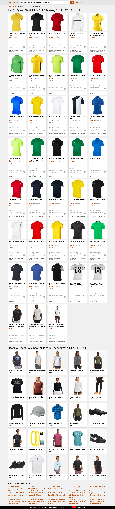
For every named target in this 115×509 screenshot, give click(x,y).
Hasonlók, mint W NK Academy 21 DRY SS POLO (16, 51)
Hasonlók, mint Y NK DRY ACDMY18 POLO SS (98, 134)
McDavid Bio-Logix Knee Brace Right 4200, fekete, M (56, 494)
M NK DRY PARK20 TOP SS (77, 75)
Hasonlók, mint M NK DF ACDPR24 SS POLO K (77, 259)
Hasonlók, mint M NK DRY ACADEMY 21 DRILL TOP (75, 51)
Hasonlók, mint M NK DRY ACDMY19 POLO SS (57, 92)
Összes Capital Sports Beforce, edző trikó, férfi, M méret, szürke (98, 300)
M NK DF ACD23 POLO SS (56, 241)
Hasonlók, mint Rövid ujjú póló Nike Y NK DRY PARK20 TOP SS (37, 175)
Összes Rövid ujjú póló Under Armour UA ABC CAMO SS (35, 342)
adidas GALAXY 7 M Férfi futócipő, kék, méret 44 (56, 488)
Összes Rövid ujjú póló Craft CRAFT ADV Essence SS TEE (57, 342)
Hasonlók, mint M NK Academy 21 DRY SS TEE (56, 51)
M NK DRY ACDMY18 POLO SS (37, 76)
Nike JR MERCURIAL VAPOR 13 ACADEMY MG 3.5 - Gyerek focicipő (17, 501)
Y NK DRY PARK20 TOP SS (56, 200)
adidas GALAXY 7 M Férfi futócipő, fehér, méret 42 (16, 494)
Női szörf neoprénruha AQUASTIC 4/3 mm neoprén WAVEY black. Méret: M (37, 489)
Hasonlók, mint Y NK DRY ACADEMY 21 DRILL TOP (17, 92)
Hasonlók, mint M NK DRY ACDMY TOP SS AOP (77, 134)
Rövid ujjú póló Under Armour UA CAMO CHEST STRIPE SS (16, 326)
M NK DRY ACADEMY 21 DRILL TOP (76, 34)
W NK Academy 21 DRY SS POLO (17, 34)
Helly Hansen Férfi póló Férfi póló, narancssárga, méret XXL (98, 495)
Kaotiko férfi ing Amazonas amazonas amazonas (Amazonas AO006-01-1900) (77, 489)
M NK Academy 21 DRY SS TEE (57, 34)
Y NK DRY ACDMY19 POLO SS (16, 159)
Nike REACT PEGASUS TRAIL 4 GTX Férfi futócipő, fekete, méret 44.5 (77, 501)
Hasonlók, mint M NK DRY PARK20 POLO (57, 175)
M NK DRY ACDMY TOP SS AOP (77, 117)
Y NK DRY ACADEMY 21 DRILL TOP (15, 76)
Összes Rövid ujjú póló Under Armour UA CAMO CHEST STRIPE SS (16, 343)
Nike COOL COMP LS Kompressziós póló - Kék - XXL (16, 489)
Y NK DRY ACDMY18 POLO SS (97, 117)
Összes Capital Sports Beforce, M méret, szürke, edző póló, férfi (77, 300)
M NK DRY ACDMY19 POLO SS (57, 76)
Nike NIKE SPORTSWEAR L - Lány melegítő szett (37, 494)
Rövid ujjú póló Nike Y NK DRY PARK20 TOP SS (36, 159)
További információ (81, 507)
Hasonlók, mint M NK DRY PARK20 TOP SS (77, 92)
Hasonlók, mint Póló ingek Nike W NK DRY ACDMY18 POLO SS (97, 51)
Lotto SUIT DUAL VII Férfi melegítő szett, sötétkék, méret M (76, 495)
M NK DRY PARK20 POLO (56, 158)
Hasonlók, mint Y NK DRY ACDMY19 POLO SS (17, 175)
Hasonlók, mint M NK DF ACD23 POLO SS (56, 259)
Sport (9, 6)
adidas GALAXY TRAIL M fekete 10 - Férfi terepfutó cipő (97, 489)
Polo (14, 6)
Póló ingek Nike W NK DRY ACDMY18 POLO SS (97, 34)
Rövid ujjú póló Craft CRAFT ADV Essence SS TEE (56, 326)
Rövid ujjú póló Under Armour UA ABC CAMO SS (37, 325)
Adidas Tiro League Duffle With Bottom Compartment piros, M (56, 501)
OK (74, 507)
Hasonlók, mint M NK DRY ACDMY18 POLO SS (37, 92)
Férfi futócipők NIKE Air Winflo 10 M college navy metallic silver (36, 501)
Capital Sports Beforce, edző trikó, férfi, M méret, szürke (97, 284)
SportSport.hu (13, 2)
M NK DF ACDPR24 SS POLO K (78, 242)
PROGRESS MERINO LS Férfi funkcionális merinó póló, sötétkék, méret (97, 501)
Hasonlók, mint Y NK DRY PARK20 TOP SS (56, 217)
